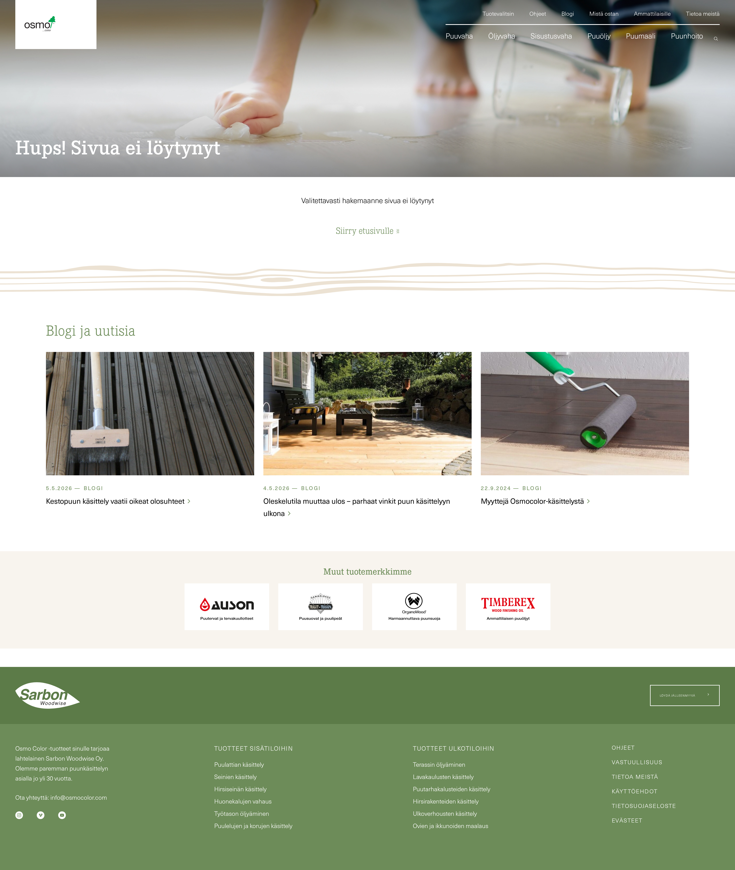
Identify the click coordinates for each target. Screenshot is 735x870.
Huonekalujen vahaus (243, 801)
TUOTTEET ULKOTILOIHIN (453, 748)
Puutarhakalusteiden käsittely (451, 789)
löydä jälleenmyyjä (677, 695)
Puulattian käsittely (239, 764)
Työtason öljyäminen (241, 813)
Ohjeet (623, 747)
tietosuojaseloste (644, 805)
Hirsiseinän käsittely (240, 789)
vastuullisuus (637, 762)
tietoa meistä (635, 776)
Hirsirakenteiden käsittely (446, 801)
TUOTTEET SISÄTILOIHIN (253, 748)
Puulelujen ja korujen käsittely (253, 825)
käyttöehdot (635, 791)
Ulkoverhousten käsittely (445, 813)
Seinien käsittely (235, 776)
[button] (716, 38)
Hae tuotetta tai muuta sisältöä (663, 72)
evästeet (627, 820)
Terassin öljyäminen (439, 764)
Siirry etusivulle (365, 230)
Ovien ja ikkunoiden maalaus (450, 825)
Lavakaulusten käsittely (443, 776)
